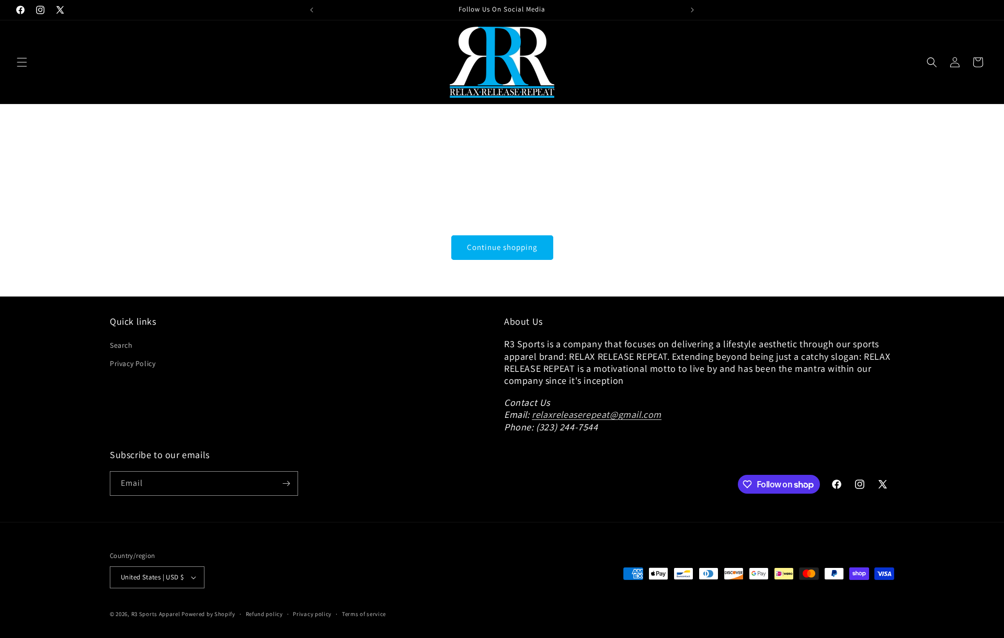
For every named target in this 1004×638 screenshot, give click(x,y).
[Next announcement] (692, 10)
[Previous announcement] (311, 10)
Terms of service (364, 614)
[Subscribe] (286, 483)
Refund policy (264, 614)
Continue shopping (502, 247)
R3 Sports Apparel (155, 614)
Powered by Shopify (208, 614)
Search (121, 345)
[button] (21, 62)
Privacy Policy (132, 363)
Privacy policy (312, 614)
